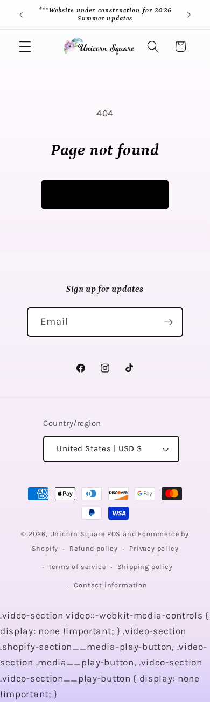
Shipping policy (145, 567)
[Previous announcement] (21, 14)
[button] (25, 46)
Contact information (110, 585)
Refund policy (93, 548)
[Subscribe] (169, 322)
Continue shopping (105, 194)
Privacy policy (153, 548)
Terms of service (77, 567)
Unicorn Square (77, 534)
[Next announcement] (189, 14)
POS (114, 534)
